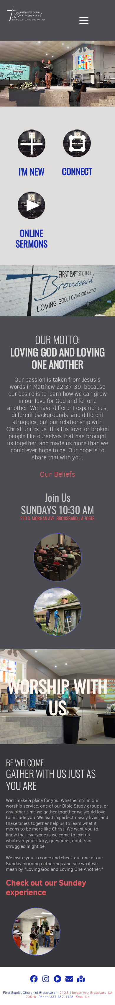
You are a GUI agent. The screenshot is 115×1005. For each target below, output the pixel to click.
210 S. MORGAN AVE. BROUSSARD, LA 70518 (57, 518)
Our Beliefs (57, 474)
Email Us (82, 996)
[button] (83, 20)
